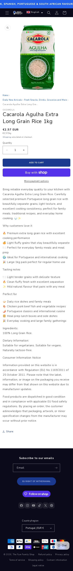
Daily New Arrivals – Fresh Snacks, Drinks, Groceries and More (35, 100)
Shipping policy (36, 560)
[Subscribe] (56, 468)
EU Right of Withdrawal (36, 481)
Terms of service (17, 560)
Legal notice (38, 565)
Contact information (57, 560)
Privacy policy (62, 554)
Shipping (7, 137)
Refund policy (45, 554)
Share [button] (9, 431)
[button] (7, 13)
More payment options (36, 181)
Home (5, 95)
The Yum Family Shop (23, 554)
